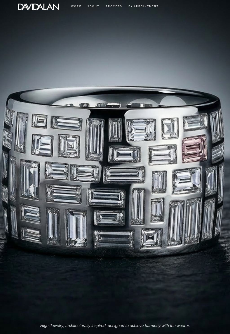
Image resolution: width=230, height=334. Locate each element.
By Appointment (143, 6)
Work (76, 6)
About (94, 6)
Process (114, 6)
